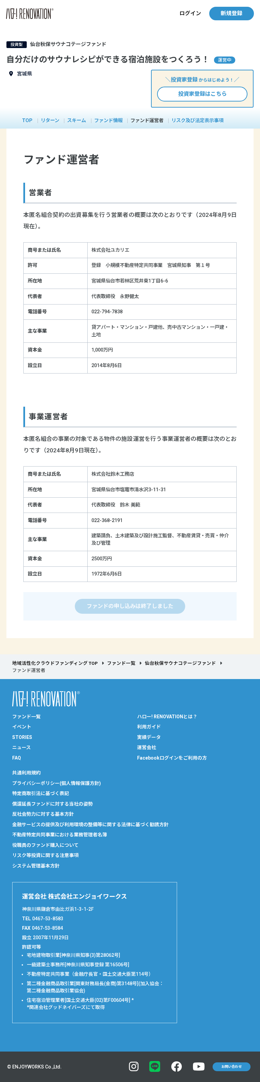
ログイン (190, 13)
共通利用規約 (26, 772)
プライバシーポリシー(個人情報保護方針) (56, 783)
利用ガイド (149, 726)
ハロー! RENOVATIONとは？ (167, 716)
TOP (27, 120)
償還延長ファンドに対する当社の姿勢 (52, 804)
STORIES (22, 737)
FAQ (16, 758)
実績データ (149, 737)
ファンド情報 (108, 120)
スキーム (76, 120)
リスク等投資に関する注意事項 (45, 855)
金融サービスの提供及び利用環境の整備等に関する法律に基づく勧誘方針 (90, 824)
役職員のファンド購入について (45, 845)
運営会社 (146, 747)
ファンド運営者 (147, 120)
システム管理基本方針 (36, 866)
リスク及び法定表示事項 (197, 120)
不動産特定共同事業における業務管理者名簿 (59, 834)
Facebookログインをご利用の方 (172, 758)
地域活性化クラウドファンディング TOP (55, 663)
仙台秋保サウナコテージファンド (180, 663)
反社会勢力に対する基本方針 (43, 814)
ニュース (21, 747)
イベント (21, 726)
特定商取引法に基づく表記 (40, 793)
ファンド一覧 (121, 663)
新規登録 (231, 13)
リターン (50, 120)
